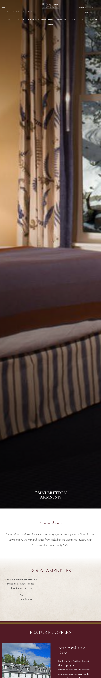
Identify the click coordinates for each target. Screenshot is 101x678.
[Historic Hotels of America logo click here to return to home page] (50, 6)
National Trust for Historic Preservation (13, 12)
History (20, 20)
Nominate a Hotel (33, 12)
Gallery (50, 24)
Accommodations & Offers (40, 20)
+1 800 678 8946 (87, 13)
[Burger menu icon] (3, 7)
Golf (82, 20)
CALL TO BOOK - (86, 8)
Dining (73, 20)
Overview (8, 20)
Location (92, 20)
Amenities (61, 20)
